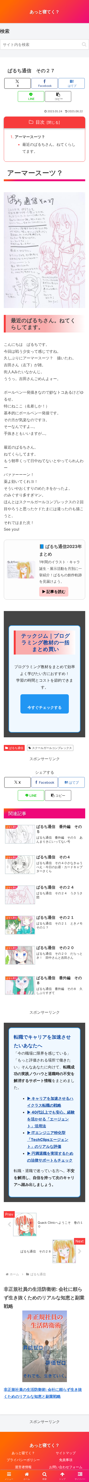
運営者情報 (23, 1467)
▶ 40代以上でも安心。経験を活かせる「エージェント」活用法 (51, 1119)
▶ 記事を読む (54, 591)
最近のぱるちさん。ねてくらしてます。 (48, 148)
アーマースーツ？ (30, 136)
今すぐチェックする (45, 707)
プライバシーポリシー (23, 1460)
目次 (40, 122)
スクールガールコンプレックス (52, 748)
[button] (84, 44)
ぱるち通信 (16, 748)
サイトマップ (66, 1453)
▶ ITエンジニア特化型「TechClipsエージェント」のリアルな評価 (47, 1139)
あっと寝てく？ (23, 1453)
